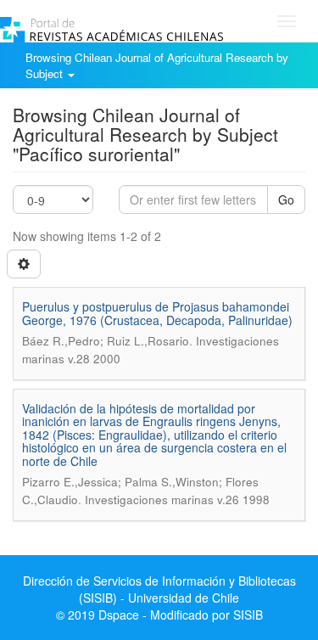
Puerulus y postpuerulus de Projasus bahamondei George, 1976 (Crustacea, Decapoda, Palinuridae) (157, 313)
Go (286, 199)
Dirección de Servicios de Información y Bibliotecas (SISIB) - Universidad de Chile (159, 589)
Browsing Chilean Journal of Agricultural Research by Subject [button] (156, 65)
